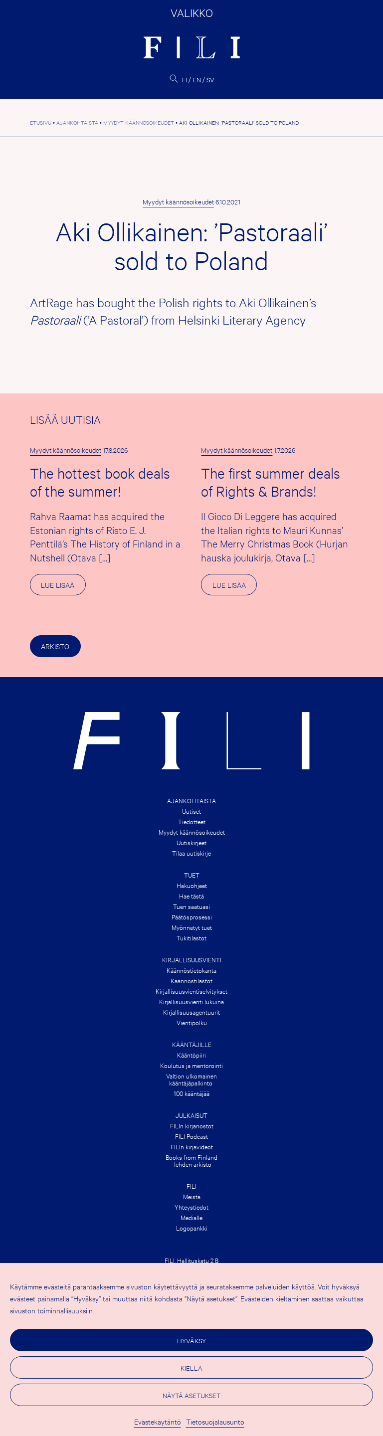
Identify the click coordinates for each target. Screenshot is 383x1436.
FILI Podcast (191, 1135)
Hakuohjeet (192, 885)
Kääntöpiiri (191, 1054)
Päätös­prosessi (192, 916)
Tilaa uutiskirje (191, 852)
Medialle (191, 1217)
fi (184, 79)
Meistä (191, 1196)
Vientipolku (192, 1022)
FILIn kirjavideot (192, 1146)
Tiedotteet (191, 821)
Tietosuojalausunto (215, 1421)
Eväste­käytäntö (157, 1421)
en (196, 79)
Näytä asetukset (191, 1395)
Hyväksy (191, 1340)
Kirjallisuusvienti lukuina (191, 1001)
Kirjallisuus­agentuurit (191, 1011)
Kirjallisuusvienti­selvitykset (191, 990)
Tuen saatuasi (191, 905)
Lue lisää (63, 587)
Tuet (191, 874)
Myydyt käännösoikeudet (178, 201)
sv (210, 79)
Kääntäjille (191, 1044)
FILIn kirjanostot (191, 1125)
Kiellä (191, 1367)
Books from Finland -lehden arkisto (191, 1160)
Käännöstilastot (191, 980)
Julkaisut (191, 1114)
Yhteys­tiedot (191, 1206)
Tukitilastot (191, 937)
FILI (191, 1185)
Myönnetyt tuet (192, 926)
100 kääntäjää (191, 1092)
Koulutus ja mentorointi (191, 1065)
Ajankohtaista (191, 800)
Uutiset (191, 810)
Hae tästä (191, 895)
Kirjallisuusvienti (191, 959)
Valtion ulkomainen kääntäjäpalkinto (191, 1079)
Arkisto (55, 646)
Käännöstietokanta (191, 969)
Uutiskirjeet (191, 842)
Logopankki (191, 1227)
